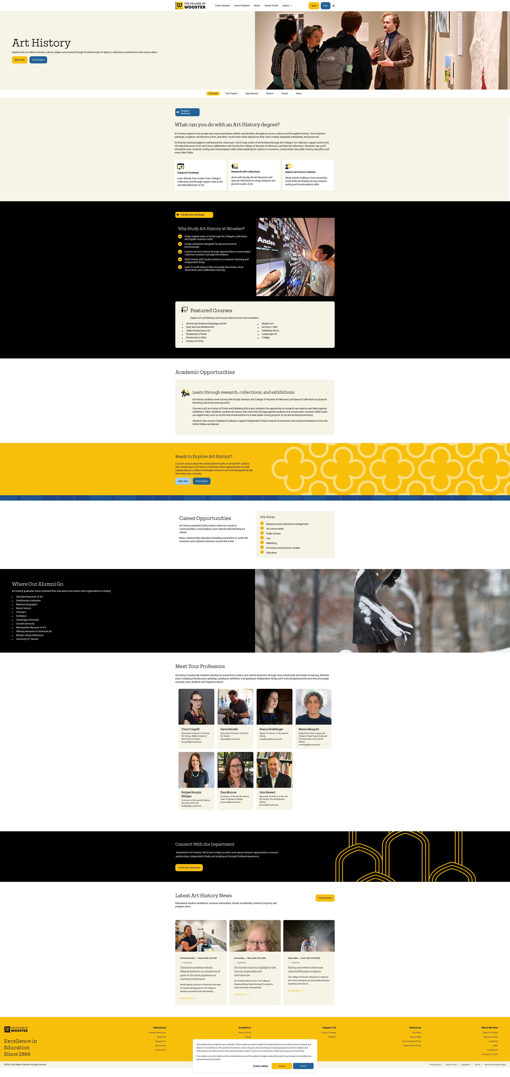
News (298, 93)
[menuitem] (291, 6)
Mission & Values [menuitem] (491, 1037)
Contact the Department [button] (189, 867)
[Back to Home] (190, 6)
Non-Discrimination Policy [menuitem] (495, 1065)
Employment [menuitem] (492, 1050)
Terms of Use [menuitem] (451, 1065)
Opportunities (251, 93)
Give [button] (326, 5)
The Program (231, 93)
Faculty (284, 93)
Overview (213, 93)
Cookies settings (260, 1066)
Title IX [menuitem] (477, 1065)
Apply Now (20, 60)
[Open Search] (334, 5)
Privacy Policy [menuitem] (435, 1065)
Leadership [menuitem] (493, 1041)
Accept (282, 1066)
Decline (303, 1066)
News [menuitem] (495, 1045)
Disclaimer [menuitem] (465, 1065)
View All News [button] (325, 898)
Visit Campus (38, 60)
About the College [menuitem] (490, 1032)
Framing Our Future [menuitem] (490, 1054)
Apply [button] (314, 5)
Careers (269, 93)
